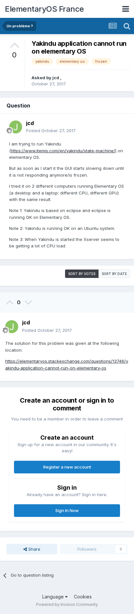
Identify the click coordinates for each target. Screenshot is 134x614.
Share (33, 549)
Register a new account (67, 467)
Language (53, 596)
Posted (51, 130)
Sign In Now (67, 510)
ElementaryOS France (44, 9)
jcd (56, 77)
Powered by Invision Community (67, 604)
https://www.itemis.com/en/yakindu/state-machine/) (63, 150)
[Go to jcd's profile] (15, 126)
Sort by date (114, 274)
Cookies (83, 596)
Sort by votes (81, 274)
